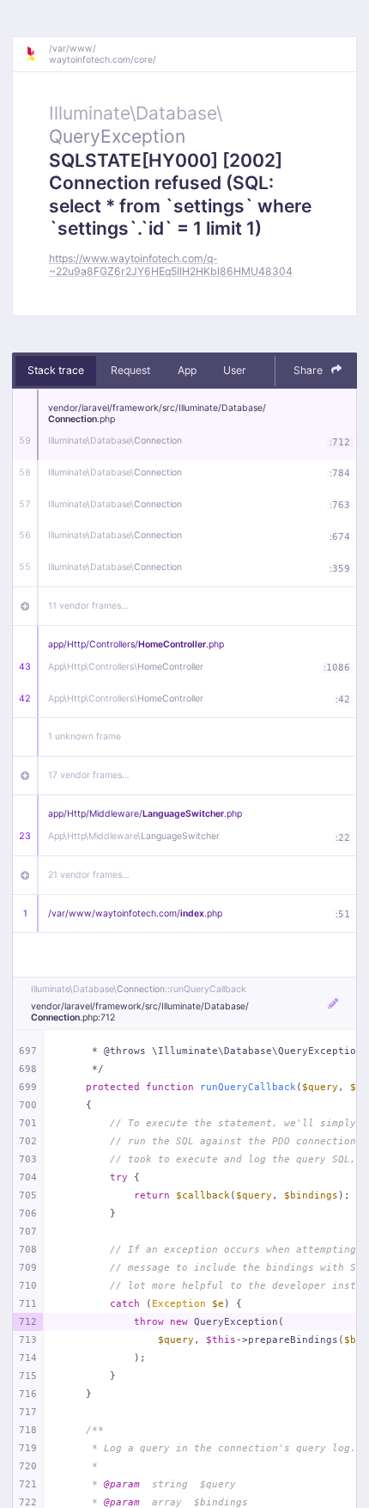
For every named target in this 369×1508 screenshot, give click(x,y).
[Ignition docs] (37, 54)
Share (309, 370)
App (187, 370)
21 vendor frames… (89, 874)
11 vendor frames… (88, 605)
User (234, 370)
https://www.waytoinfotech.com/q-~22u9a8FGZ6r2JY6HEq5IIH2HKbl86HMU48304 (171, 265)
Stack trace (55, 370)
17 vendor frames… (89, 775)
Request (130, 370)
